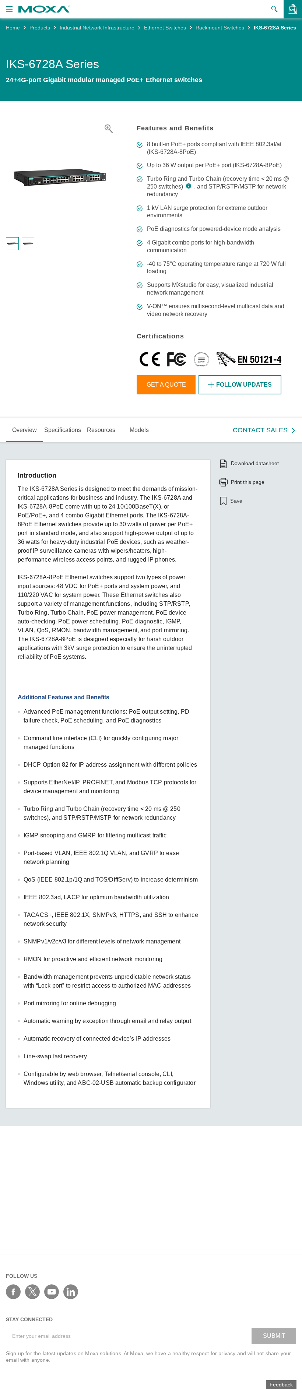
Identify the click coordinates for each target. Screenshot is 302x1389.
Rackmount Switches (220, 28)
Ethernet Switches (165, 28)
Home (13, 28)
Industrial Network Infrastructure (97, 28)
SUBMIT (274, 1336)
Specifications (62, 430)
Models (139, 430)
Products (39, 28)
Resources (101, 430)
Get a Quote (166, 384)
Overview (24, 430)
